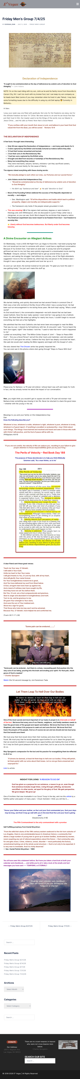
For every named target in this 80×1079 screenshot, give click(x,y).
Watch (6, 680)
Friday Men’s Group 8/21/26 (15, 960)
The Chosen (25, 347)
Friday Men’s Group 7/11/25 (59, 926)
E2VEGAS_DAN (10, 24)
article (68, 796)
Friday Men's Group (37, 24)
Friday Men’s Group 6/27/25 (21, 926)
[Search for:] (19, 942)
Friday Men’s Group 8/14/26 (15, 963)
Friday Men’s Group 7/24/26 (15, 974)
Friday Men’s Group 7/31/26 (15, 970)
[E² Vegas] (14, 4)
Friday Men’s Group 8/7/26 (14, 967)
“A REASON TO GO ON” (50, 779)
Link (5, 768)
